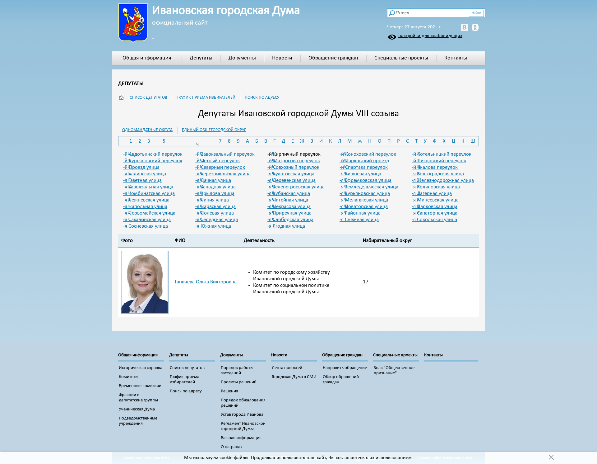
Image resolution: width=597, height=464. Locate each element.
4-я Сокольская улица (434, 219)
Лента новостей (287, 368)
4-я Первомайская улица (149, 213)
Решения (229, 391)
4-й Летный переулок (217, 160)
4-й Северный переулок (220, 167)
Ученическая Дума (137, 409)
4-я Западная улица (215, 187)
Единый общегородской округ (214, 130)
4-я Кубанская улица (288, 193)
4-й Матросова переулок (293, 160)
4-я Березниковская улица (223, 174)
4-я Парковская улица (434, 206)
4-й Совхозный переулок (293, 167)
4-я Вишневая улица (360, 174)
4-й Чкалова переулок (435, 167)
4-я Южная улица (213, 226)
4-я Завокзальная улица (148, 187)
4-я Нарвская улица (215, 206)
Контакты (455, 58)
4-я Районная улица (360, 213)
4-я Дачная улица (213, 180)
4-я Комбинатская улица (149, 193)
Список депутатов (148, 97)
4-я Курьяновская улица (365, 193)
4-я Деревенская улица (291, 180)
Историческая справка (140, 368)
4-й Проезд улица (141, 167)
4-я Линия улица (212, 200)
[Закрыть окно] (551, 457)
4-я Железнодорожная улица (443, 180)
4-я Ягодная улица (286, 226)
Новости (282, 58)
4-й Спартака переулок (364, 167)
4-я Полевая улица (214, 213)
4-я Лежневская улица (146, 200)
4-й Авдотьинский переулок (153, 154)
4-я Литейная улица (287, 200)
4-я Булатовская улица (290, 174)
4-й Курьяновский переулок (152, 160)
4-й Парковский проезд (364, 160)
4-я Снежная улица (359, 219)
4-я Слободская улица (290, 219)
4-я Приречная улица (289, 213)
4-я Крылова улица (214, 193)
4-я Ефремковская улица (365, 180)
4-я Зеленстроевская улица (296, 187)
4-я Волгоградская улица (438, 174)
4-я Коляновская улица (436, 187)
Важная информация (241, 438)
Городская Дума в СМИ (294, 377)
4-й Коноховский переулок (368, 154)
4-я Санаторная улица (434, 213)
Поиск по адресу (262, 97)
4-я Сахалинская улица (147, 219)
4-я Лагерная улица (432, 193)
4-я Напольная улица (145, 206)
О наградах (232, 447)
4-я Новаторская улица (364, 206)
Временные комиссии (140, 386)
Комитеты (128, 377)
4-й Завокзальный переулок (225, 154)
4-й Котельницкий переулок (441, 154)
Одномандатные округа (147, 130)
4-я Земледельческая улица (369, 187)
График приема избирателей (206, 97)
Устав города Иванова (242, 414)
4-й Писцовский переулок (439, 160)
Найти (476, 13)
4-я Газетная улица (142, 180)
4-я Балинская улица (144, 174)
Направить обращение (345, 368)
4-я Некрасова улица (289, 206)
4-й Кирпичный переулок (294, 154)
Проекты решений (239, 382)
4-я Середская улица (216, 219)
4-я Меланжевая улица (364, 200)
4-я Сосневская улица (145, 226)
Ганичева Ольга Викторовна (206, 282)
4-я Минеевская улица (435, 200)
